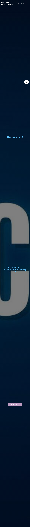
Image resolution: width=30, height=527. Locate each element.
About (7, 2)
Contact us (10, 4)
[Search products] (26, 82)
